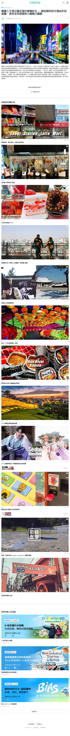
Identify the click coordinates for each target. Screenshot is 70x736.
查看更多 (34, 711)
